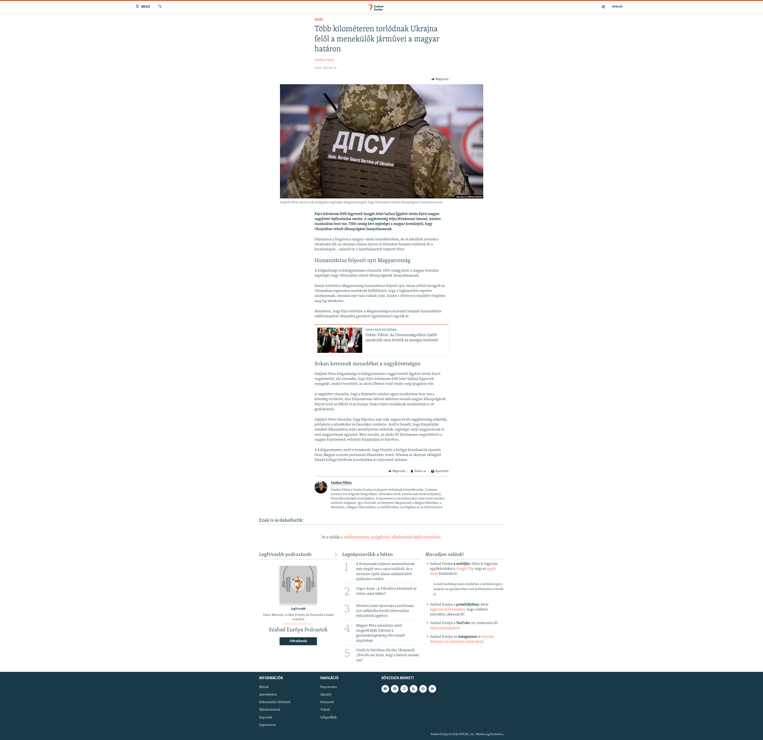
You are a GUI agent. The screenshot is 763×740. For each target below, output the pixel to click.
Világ (319, 20)
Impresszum (267, 724)
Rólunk (263, 687)
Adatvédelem (268, 694)
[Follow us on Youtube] (385, 689)
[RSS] (413, 689)
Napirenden (328, 687)
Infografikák (328, 717)
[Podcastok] (603, 7)
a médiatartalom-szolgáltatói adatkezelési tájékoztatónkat (391, 537)
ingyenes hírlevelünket (447, 609)
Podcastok (327, 702)
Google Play (465, 569)
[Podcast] (423, 689)
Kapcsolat (265, 717)
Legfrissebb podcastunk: (285, 554)
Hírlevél (617, 6)
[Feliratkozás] (432, 689)
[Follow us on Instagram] (404, 689)
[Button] (439, 79)
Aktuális (325, 694)
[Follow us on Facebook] (394, 689)
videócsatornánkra (444, 628)
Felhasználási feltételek (274, 702)
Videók (325, 709)
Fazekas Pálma (324, 60)
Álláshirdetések (269, 709)
